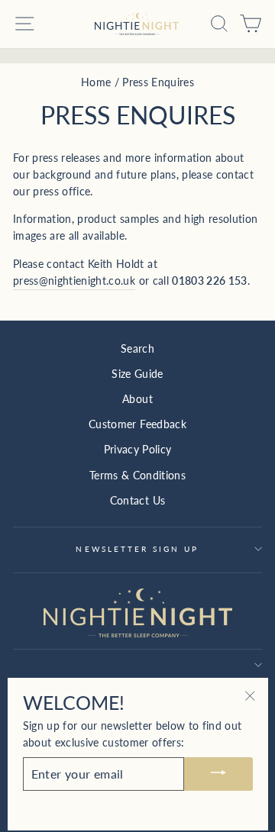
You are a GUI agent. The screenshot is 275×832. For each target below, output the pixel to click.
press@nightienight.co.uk (74, 281)
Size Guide (137, 374)
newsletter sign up (137, 548)
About (137, 399)
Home (96, 82)
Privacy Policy (138, 449)
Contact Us (137, 501)
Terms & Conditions (137, 475)
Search (137, 349)
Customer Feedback (137, 424)
